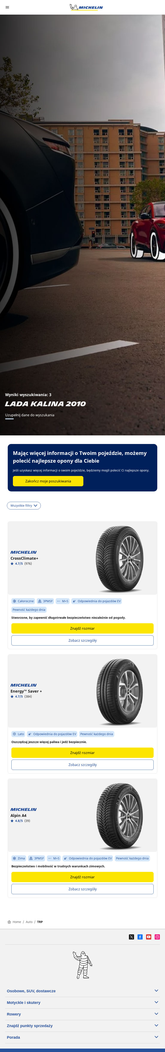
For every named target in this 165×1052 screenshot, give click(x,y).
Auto (29, 922)
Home (17, 922)
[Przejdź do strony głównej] (86, 7)
